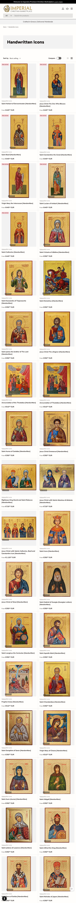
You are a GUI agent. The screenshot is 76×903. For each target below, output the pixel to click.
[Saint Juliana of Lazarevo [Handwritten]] (19, 825)
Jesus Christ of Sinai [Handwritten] (15, 602)
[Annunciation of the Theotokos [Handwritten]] (19, 380)
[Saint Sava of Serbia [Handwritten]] (19, 873)
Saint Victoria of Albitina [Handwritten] (54, 252)
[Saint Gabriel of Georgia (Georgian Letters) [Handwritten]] (57, 579)
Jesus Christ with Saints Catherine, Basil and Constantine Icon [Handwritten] (18, 552)
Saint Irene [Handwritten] (49, 551)
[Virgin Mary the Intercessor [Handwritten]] (19, 180)
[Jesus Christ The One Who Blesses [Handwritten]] (57, 80)
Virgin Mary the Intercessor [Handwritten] (17, 203)
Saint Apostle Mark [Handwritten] (52, 653)
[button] (67, 8)
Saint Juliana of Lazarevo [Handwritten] (17, 848)
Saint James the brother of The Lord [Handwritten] (15, 353)
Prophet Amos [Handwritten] (12, 702)
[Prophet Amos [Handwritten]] (19, 679)
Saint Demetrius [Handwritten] (51, 301)
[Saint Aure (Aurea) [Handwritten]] (19, 776)
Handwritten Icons (13, 27)
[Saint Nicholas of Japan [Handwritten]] (57, 873)
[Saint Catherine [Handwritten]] (19, 229)
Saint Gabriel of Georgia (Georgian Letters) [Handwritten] (56, 603)
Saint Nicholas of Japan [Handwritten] (54, 897)
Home (5, 27)
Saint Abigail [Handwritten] (50, 799)
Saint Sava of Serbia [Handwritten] (15, 896)
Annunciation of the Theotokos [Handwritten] (19, 403)
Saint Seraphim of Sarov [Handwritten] (16, 750)
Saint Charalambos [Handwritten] (52, 702)
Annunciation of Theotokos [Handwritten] (55, 403)
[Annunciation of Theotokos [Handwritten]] (57, 380)
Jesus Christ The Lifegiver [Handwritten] (55, 352)
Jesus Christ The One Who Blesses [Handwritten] (52, 105)
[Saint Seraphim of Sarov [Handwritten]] (19, 727)
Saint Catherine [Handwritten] (13, 252)
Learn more (58, 2)
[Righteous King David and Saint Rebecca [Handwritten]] (19, 477)
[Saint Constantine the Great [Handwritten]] (57, 132)
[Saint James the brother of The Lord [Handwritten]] (19, 329)
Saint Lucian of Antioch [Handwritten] (54, 203)
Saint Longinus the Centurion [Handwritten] (18, 653)
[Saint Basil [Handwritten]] (19, 132)
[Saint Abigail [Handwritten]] (57, 776)
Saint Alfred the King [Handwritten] (53, 848)
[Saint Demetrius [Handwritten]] (57, 278)
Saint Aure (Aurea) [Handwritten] (14, 799)
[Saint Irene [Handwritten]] (57, 528)
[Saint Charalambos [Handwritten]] (57, 679)
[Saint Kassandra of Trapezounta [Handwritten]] (19, 278)
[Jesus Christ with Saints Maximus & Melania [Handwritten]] (57, 477)
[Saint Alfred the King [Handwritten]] (57, 825)
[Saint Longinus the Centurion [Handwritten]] (19, 630)
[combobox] (38, 16)
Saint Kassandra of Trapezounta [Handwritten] (14, 302)
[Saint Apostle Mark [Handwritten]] (57, 630)
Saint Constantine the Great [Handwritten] (56, 155)
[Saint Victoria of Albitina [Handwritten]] (57, 229)
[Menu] (71, 8)
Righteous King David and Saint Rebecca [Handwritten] (17, 501)
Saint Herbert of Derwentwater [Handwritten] (19, 104)
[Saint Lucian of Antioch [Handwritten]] (57, 180)
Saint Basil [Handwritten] (11, 155)
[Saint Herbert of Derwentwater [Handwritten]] (19, 80)
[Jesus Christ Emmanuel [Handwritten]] (57, 428)
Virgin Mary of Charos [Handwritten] (53, 751)
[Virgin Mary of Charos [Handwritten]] (57, 727)
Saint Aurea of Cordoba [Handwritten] (16, 451)
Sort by (6, 58)
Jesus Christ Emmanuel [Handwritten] (54, 451)
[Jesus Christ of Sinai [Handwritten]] (19, 579)
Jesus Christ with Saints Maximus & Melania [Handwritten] (56, 501)
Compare (51, 58)
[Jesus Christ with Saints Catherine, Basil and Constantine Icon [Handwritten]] (19, 528)
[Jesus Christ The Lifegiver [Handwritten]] (57, 329)
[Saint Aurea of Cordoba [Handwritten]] (19, 428)
